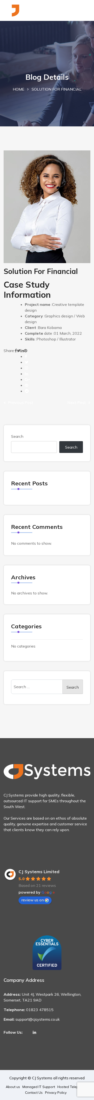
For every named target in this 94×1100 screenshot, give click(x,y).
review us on (32, 899)
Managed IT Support (38, 1087)
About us (13, 1087)
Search (17, 436)
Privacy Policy (56, 1092)
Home (18, 89)
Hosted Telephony (71, 1087)
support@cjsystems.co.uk (37, 1019)
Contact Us (34, 1092)
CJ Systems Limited (39, 871)
